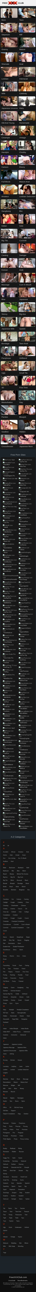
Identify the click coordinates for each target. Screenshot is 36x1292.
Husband (5, 1022)
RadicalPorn (7, 485)
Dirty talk (11, 940)
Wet (20, 1243)
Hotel (28, 1016)
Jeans (5, 1054)
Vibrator (5, 1237)
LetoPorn (22, 704)
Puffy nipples (7, 1139)
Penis (10, 1126)
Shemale (5, 1167)
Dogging (26, 940)
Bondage (20, 883)
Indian (5, 1028)
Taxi (16, 1208)
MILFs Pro (7, 805)
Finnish (18, 972)
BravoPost (7, 758)
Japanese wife (23, 1050)
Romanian (6, 1151)
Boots (27, 883)
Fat (4, 968)
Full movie (6, 981)
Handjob (11, 1009)
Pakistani (5, 1123)
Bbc (13, 871)
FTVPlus (6, 672)
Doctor (19, 940)
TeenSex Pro (23, 471)
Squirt (4, 1189)
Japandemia (7, 697)
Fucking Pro (22, 732)
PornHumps (22, 743)
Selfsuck (5, 1164)
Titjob (10, 1218)
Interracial (23, 1035)
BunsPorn (6, 469)
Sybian (28, 1199)
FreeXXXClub (7, 566)
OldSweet (22, 823)
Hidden (5, 1016)
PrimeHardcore (8, 632)
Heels (12, 1013)
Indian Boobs (25, 1028)
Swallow (13, 1196)
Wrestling (20, 1246)
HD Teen (5, 1013)
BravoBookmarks (9, 776)
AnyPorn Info (23, 461)
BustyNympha (23, 782)
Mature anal (24, 1082)
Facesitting (6, 965)
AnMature (22, 565)
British (24, 886)
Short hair (13, 1170)
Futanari (21, 981)
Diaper (28, 937)
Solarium (5, 1183)
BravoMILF (7, 464)
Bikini (12, 880)
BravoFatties (23, 540)
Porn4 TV (22, 796)
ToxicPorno (22, 660)
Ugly (4, 1227)
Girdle (17, 994)
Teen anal (18, 1211)
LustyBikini (7, 621)
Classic (20, 908)
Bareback (21, 867)
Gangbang (20, 987)
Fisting (5, 975)
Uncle (10, 1227)
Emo (18, 956)
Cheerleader (14, 905)
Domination (11, 943)
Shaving (21, 1164)
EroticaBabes (23, 708)
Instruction (14, 1035)
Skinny (5, 1173)
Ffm (4, 972)
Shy (27, 1170)
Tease (5, 1211)
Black (26, 880)
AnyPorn (6, 536)
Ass (4, 858)
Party (4, 1126)
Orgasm (13, 1110)
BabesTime (22, 485)
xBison (6, 552)
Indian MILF (6, 1031)
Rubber (14, 1151)
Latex (20, 1066)
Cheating (5, 905)
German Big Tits (8, 994)
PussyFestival (8, 504)
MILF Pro (6, 646)
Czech (5, 931)
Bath (27, 867)
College (26, 912)
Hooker (22, 1016)
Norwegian (21, 1098)
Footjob (5, 978)
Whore (26, 1243)
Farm (20, 965)
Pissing (25, 1126)
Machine (5, 1079)
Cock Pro (6, 522)
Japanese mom (21, 1047)
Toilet (16, 1218)
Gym (11, 1003)
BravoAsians (23, 685)
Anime (5, 855)
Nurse (16, 1101)
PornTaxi (21, 699)
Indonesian (27, 1031)
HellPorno (6, 499)
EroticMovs (22, 727)
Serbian (13, 1164)
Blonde (5, 883)
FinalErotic (7, 706)
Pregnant (20, 1132)
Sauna (20, 1158)
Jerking (12, 1054)
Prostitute (14, 1136)
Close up (5, 912)
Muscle (13, 1091)
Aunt (12, 861)
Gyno (16, 1003)
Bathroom (6, 871)
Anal (27, 852)
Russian (21, 1151)
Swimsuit (5, 1199)
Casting (26, 899)
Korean (20, 1060)
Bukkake (13, 890)
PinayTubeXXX (23, 586)
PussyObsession (8, 748)
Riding (20, 1148)
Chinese (23, 905)
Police (5, 1129)
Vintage (13, 1237)
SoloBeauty (7, 683)
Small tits (6, 1180)
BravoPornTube (23, 807)
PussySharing (8, 642)
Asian (24, 855)
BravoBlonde (7, 571)
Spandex (19, 1183)
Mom (15, 1088)
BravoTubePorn (23, 606)
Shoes (5, 1170)
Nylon (23, 1101)
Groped (27, 1000)
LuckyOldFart (23, 600)
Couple (20, 918)
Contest (5, 918)
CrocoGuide (22, 475)
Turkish (11, 1221)
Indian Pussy (17, 1031)
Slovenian (15, 1177)
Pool (17, 1129)
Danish (12, 937)
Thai (4, 1214)
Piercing (18, 1126)
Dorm (19, 943)
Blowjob (12, 883)
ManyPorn (6, 785)
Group (5, 1003)
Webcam (5, 1243)
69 (3, 845)
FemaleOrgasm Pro (9, 475)
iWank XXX (7, 541)
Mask (18, 1079)
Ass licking (11, 858)
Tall (4, 1208)
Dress (14, 949)
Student (27, 1192)
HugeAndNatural (8, 764)
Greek (20, 1000)
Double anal (6, 946)
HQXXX (6, 490)
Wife (4, 1246)
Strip (20, 1192)
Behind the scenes (22, 874)
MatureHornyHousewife (10, 579)
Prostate (5, 1136)
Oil (10, 1107)
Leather (5, 1069)
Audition (5, 861)
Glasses (5, 997)
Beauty (12, 874)
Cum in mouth (26, 924)
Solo (12, 1183)
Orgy (19, 1114)
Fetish (23, 968)
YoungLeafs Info (24, 491)
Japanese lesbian (17, 1044)
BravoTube (7, 821)
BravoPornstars (23, 819)
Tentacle (26, 1211)
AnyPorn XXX (8, 612)
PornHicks (7, 711)
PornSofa (6, 662)
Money (22, 1088)
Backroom (12, 867)
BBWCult (22, 768)
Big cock (20, 877)
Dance (5, 937)
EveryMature (23, 515)
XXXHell (21, 636)
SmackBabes (23, 828)
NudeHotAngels (23, 556)
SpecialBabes (23, 713)
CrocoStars (22, 570)
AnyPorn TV (22, 792)
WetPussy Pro (23, 611)
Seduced (23, 1161)
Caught (13, 902)
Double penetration (18, 946)
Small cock (23, 1177)
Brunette (5, 890)
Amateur (20, 852)
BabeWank (7, 716)
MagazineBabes (24, 632)
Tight (4, 1218)
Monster (5, 1091)
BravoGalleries (8, 548)
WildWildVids (7, 603)
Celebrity (20, 902)
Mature (16, 1082)
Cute (28, 927)
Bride (17, 886)
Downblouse (6, 949)
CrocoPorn (22, 664)
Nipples (12, 1098)
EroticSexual (23, 778)
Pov (14, 1132)
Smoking (14, 1180)
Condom (15, 915)
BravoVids (22, 754)
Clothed (13, 912)
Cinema (12, 908)
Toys (22, 1218)
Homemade (13, 1016)
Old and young (18, 1107)
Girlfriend (24, 994)
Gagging (5, 987)
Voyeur (20, 1237)
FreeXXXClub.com (13, 3)
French (21, 978)
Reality (5, 1148)
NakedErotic (22, 591)
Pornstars (25, 1129)
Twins (18, 1221)
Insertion (5, 1035)
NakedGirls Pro (8, 678)
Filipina (10, 972)
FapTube (21, 510)
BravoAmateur (8, 742)
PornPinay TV (8, 667)
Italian (5, 1038)
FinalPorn (6, 753)
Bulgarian (21, 890)
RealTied (21, 694)
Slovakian (6, 1177)
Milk (4, 1088)
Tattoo (10, 1208)
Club (20, 912)
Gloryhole (13, 997)
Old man (5, 1110)
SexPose (6, 702)
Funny (14, 981)
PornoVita (6, 796)
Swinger (13, 1199)
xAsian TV (7, 588)
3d (8, 845)
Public (21, 1136)
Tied (26, 1214)
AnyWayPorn (7, 598)
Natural (5, 1098)
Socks (22, 1180)
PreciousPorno (8, 791)
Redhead (12, 1148)
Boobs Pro (7, 593)
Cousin (27, 918)
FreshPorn (22, 620)
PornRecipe (22, 496)
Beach (5, 874)
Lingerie (5, 1072)
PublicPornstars (24, 671)
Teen (11, 1211)
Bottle (4, 886)
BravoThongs (23, 579)
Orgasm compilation (9, 1114)
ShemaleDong (23, 616)
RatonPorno (7, 810)
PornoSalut (7, 518)
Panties (14, 1123)
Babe (4, 867)
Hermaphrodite (21, 1013)
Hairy (4, 1009)
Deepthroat (20, 937)
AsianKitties (7, 720)
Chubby (5, 908)
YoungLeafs (7, 607)
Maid (12, 1079)
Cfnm (27, 902)
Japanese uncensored (9, 1050)
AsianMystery (8, 562)
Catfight (5, 902)
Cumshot (5, 927)
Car (13, 899)
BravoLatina (7, 626)
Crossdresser (7, 924)
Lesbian (12, 1069)
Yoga (4, 1252)
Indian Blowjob (14, 1028)
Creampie (6, 921)
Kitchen (12, 1060)
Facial (14, 965)
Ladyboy (13, 1066)
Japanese (6, 1044)
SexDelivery (22, 505)
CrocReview (22, 545)
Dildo (4, 940)
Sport (19, 1186)
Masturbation (7, 1082)
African (13, 852)
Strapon (14, 1192)
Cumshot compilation (17, 927)
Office (5, 1107)
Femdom (16, 968)
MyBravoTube (23, 680)
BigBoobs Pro (8, 780)
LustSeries (22, 561)
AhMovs (21, 646)
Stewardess (21, 1189)
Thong (10, 1214)
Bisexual (19, 880)
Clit (26, 908)
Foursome (13, 978)
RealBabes (22, 764)
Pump (15, 1139)
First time (26, 972)
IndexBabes (7, 737)
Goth (27, 997)
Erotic (24, 956)
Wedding (13, 1243)
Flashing (12, 975)
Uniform (26, 1227)
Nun (11, 1101)
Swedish (21, 1196)
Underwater (18, 1227)
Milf (19, 1085)
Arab (11, 855)
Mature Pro (7, 826)
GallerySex (22, 641)
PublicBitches (8, 532)
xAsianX (21, 773)
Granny (13, 1000)
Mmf (9, 1088)
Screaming (6, 1161)
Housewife (6, 1019)
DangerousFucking (9, 817)
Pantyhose (22, 1123)
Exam (4, 959)
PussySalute (23, 625)
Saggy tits (6, 1158)
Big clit (13, 877)
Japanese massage (8, 1047)
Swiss (20, 1199)
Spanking (5, 1186)
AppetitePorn (23, 801)
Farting (27, 965)
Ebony (5, 956)
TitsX (13, 460)
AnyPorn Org (23, 655)
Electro (12, 956)
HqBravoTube (23, 787)
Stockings (6, 1192)
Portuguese (6, 1132)
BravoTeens (22, 690)
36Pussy (6, 733)
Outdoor (26, 1114)
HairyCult (22, 531)
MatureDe (22, 759)
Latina (27, 1066)
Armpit (17, 855)
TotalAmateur (23, 722)
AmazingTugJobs (24, 738)
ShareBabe (22, 501)
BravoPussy (7, 513)
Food (26, 975)
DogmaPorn (22, 595)
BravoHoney (7, 769)
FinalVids (22, 676)
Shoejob (26, 1167)
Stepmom (12, 1189)
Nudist (5, 1101)
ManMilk (21, 718)
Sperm (13, 1186)
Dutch (21, 949)
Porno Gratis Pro (8, 658)
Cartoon (19, 899)
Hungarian (24, 1019)
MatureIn (21, 480)
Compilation (6, 915)
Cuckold (16, 924)
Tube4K (6, 527)
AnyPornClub (7, 617)
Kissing (5, 1060)
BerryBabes (7, 725)
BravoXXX (22, 535)
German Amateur (15, 990)
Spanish (27, 1183)
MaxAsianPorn (23, 521)
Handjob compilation (23, 1009)
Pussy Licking (24, 1139)
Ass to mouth (22, 858)
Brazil (11, 886)
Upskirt (5, 1230)
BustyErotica (7, 584)
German (5, 990)
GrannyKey (22, 526)
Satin (13, 1158)
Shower (21, 1170)
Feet (9, 968)
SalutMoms (7, 688)
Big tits (5, 880)
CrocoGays (22, 575)
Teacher (22, 1208)
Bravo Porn (22, 812)
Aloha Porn (22, 466)
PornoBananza (23, 749)
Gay (27, 987)
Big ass (5, 877)
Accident (5, 852)
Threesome (18, 1214)
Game (12, 987)
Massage (25, 1079)
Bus (29, 890)
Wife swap (12, 1246)
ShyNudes (7, 557)
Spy (25, 1186)
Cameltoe (6, 899)
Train (4, 1221)
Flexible (20, 975)
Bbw (18, 871)
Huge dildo (15, 1019)
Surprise (5, 1196)
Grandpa (5, 1000)
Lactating (5, 1066)
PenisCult (6, 637)
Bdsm (24, 871)
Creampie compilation (18, 921)
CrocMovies (7, 651)
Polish (11, 1129)
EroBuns (21, 549)
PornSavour (7, 494)
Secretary (15, 1161)
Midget (13, 1085)
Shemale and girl (16, 1167)
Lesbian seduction (23, 1069)
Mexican (5, 1085)
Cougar (13, 918)
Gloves (21, 997)
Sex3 (13, 728)
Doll (4, 943)
